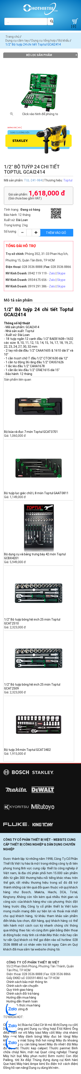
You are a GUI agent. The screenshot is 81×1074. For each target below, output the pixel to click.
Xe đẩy (26, 1060)
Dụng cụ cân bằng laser (28, 1044)
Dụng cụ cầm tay (17, 40)
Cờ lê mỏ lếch (49, 1025)
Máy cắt (48, 1032)
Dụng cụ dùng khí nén (43, 1067)
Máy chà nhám (66, 1032)
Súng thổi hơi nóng (40, 1040)
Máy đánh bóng (29, 1036)
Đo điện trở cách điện (61, 1064)
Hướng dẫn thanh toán (22, 1001)
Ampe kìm (37, 1064)
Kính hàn (71, 1060)
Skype (61, 273)
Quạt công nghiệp (53, 1052)
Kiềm (67, 1028)
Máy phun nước (34, 1056)
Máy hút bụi (12, 1056)
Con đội (71, 1056)
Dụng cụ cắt (68, 1025)
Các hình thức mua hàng (23, 1005)
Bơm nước (56, 1056)
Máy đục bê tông (57, 1036)
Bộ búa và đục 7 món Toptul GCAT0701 (31, 432)
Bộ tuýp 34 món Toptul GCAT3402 (27, 749)
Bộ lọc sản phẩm (39, 55)
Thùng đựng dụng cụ (47, 1060)
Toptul (67, 180)
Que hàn (9, 1064)
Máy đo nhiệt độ (58, 1044)
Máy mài (19, 1040)
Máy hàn (23, 1064)
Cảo (36, 1025)
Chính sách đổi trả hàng (22, 993)
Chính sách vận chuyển (22, 986)
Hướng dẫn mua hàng (21, 997)
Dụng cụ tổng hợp (43, 40)
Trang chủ (12, 36)
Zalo (52, 273)
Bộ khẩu (63, 40)
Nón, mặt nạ (29, 1052)
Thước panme (59, 1048)
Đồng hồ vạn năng (15, 1067)
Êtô (59, 1028)
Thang (72, 1052)
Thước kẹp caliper (33, 1048)
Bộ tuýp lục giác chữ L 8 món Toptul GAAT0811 (36, 493)
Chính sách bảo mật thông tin (26, 982)
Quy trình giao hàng (19, 989)
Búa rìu (27, 1025)
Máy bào (34, 1032)
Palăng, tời (11, 1060)
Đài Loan (22, 220)
